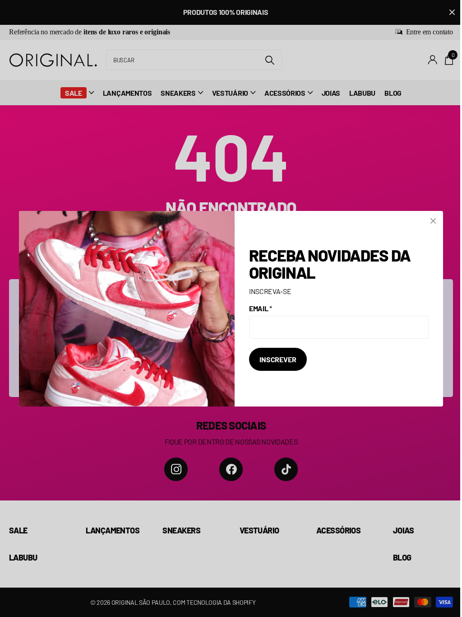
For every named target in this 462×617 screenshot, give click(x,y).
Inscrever (277, 359)
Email (260, 308)
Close (433, 221)
